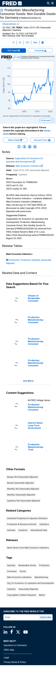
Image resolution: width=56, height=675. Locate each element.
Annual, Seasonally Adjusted (20, 483)
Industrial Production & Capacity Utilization (27, 518)
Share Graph (14, 140)
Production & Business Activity (21, 524)
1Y (13, 42)
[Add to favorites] (1, 10)
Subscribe (45, 617)
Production (44, 565)
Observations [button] (9, 24)
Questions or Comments (15, 645)
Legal (6, 657)
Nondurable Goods (27, 565)
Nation (42, 595)
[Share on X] (19, 146)
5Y (20, 42)
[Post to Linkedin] (35, 146)
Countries (22, 530)
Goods (23, 571)
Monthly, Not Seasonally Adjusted (23, 489)
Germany (11, 530)
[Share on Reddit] (29, 146)
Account (41, 140)
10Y (27, 42)
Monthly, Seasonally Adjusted (21, 494)
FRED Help (9, 650)
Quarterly (11, 589)
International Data (38, 530)
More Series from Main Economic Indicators (28, 547)
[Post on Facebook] (24, 146)
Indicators (44, 524)
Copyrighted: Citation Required (21, 595)
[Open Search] (48, 3)
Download (40, 50)
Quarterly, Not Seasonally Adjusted (23, 500)
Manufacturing (41, 577)
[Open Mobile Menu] (52, 3)
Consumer (12, 571)
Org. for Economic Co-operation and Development (30, 583)
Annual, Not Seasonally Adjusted (22, 477)
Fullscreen (46, 120)
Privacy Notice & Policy (15, 662)
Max (35, 42)
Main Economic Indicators (28, 166)
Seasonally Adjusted (28, 589)
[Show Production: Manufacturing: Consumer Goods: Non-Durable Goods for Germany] (38, 57)
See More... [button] (29, 381)
